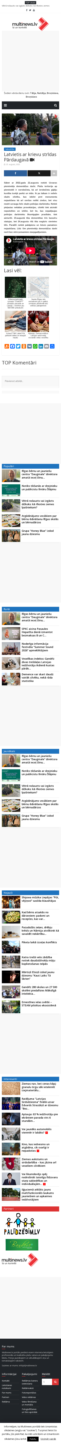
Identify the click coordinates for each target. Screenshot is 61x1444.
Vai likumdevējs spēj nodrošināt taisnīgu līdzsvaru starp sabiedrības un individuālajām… (40, 1179)
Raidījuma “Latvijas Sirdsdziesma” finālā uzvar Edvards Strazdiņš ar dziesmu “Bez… (40, 1103)
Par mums (6, 1392)
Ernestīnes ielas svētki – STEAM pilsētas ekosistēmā (39, 1003)
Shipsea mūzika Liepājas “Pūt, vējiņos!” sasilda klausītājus (40, 899)
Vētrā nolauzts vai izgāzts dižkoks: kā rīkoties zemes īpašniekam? (38, 504)
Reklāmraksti (28, 1388)
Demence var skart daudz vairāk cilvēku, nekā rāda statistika (37, 678)
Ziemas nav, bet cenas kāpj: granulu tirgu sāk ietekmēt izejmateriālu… (39, 1087)
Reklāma (6, 1401)
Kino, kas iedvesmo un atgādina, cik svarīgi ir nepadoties (36, 1147)
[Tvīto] (39, 173)
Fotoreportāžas (29, 1392)
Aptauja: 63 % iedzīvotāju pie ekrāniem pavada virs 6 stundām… (40, 1118)
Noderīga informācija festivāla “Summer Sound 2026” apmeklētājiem (37, 647)
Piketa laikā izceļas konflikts (39, 942)
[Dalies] (15, 173)
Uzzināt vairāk (48, 1438)
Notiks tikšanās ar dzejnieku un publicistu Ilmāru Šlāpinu (39, 487)
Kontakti (6, 1380)
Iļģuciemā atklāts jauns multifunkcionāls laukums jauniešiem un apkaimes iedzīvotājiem (38, 1194)
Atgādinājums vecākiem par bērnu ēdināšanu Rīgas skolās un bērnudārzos (40, 519)
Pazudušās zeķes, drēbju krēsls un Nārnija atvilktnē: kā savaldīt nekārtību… (40, 931)
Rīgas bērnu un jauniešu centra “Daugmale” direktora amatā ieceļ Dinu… (39, 474)
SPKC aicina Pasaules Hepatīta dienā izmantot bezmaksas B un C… (37, 632)
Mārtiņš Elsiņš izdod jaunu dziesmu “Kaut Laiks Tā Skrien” (38, 975)
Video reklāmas (29, 1397)
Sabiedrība (9, 149)
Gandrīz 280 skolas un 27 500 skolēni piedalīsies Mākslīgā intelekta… (39, 990)
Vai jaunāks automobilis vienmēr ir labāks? (36, 1130)
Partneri (5, 1397)
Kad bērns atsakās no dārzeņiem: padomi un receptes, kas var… (35, 916)
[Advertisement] (30, 61)
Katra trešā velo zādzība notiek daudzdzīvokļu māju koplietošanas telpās (38, 960)
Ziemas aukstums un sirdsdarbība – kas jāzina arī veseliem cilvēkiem (39, 1162)
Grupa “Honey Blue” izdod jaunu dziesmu (38, 532)
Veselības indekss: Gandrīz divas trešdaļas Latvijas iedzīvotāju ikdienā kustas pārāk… (38, 663)
